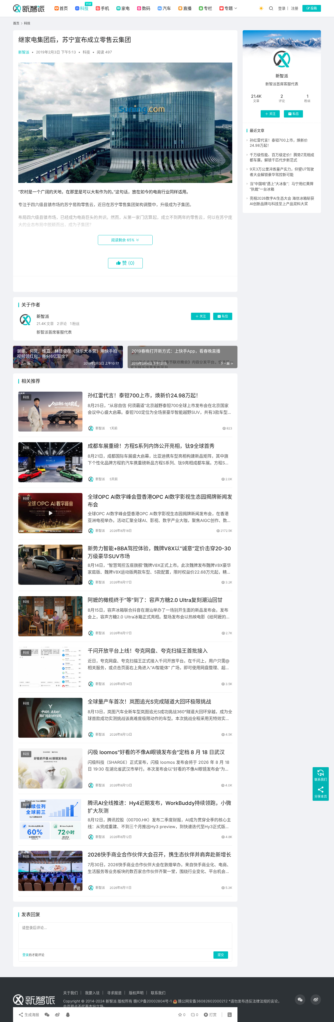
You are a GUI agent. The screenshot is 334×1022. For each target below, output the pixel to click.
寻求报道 (114, 992)
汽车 (167, 8)
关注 (203, 316)
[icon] (300, 999)
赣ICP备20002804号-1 (152, 1001)
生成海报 (31, 1014)
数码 (146, 8)
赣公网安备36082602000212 (203, 1001)
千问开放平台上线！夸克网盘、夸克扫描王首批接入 (148, 651)
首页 (63, 8)
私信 (225, 316)
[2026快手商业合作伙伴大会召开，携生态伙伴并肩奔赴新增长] (50, 871)
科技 (84, 8)
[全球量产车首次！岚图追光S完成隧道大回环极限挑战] (50, 718)
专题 (228, 8)
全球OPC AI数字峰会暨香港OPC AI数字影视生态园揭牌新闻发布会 (160, 501)
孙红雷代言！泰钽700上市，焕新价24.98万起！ (144, 395)
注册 (294, 8)
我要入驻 (92, 992)
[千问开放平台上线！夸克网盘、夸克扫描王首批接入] (50, 667)
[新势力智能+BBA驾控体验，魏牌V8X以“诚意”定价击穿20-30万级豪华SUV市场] (50, 565)
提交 (221, 955)
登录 (281, 8)
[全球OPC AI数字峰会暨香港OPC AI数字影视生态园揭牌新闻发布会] (50, 513)
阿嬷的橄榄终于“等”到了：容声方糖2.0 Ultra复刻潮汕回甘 (155, 600)
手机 (105, 8)
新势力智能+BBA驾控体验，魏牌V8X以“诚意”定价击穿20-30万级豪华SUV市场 (159, 552)
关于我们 (70, 992)
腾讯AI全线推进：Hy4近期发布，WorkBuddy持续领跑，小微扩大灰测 (159, 807)
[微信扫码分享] (47, 1014)
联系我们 (158, 992)
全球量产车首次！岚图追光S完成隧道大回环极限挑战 (149, 702)
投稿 (313, 8)
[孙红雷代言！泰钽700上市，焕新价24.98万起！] (50, 412)
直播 (187, 8)
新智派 (23, 52)
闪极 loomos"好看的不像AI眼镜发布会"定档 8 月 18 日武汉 (156, 752)
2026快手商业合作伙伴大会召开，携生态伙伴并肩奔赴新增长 (159, 855)
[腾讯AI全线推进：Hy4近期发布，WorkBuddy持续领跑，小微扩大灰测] (50, 819)
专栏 (208, 8)
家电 (125, 8)
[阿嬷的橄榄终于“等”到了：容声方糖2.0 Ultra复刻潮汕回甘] (50, 616)
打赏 (209, 1013)
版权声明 (136, 992)
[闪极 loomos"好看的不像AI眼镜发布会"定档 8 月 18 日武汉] (50, 768)
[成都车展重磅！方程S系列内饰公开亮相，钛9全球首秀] (50, 462)
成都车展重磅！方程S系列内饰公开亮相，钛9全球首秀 (151, 446)
